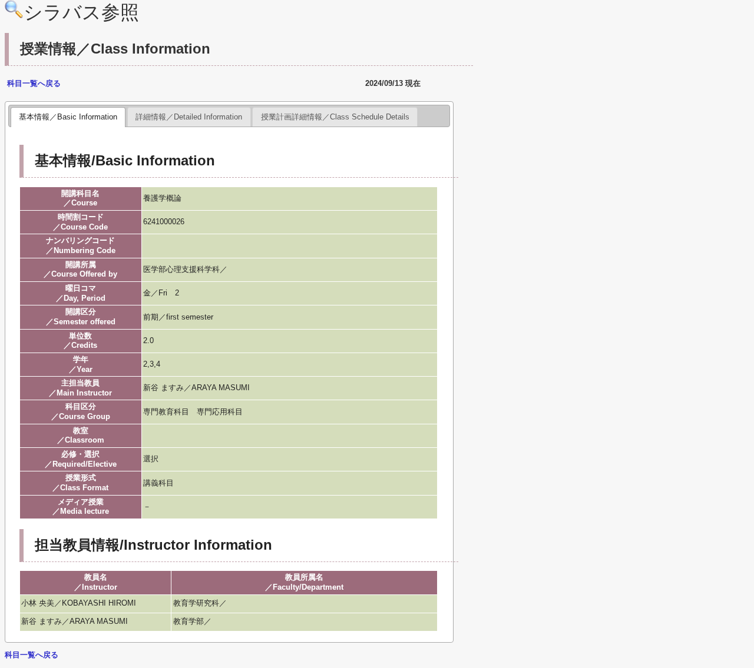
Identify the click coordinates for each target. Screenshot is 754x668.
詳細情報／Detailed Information (188, 116)
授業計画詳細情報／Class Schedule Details (335, 116)
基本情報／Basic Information (68, 116)
